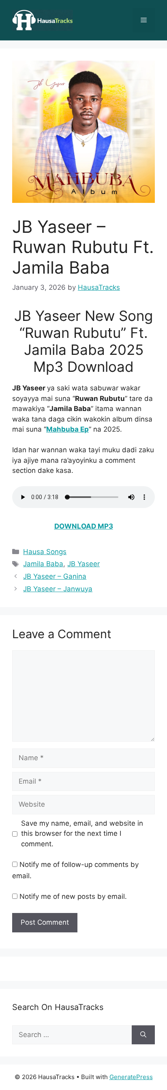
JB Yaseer (83, 564)
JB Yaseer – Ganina (54, 576)
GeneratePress (131, 1077)
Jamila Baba (43, 564)
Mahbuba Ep (67, 429)
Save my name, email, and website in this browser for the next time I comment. (82, 833)
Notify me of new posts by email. (73, 896)
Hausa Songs (44, 552)
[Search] (143, 1035)
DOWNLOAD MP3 (83, 526)
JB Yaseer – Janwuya (57, 589)
